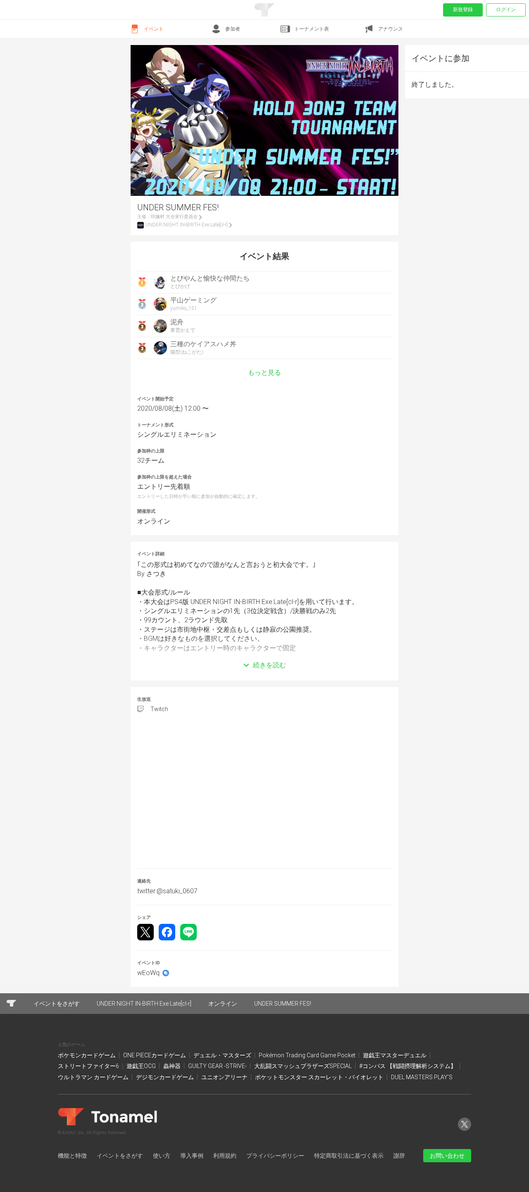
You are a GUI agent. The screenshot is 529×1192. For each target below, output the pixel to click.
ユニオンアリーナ (225, 1077)
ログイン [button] (506, 9)
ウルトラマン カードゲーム (94, 1077)
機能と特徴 (72, 1155)
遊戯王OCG (141, 1066)
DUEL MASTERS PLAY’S (422, 1077)
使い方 (161, 1155)
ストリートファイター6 (89, 1066)
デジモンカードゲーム (165, 1077)
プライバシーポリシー (275, 1155)
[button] (264, 653)
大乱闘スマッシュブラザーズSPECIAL (303, 1066)
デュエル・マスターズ (223, 1055)
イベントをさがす (120, 1155)
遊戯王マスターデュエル (395, 1055)
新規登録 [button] (463, 9)
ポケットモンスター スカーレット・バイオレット (320, 1077)
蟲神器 (172, 1066)
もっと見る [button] (264, 372)
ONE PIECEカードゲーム (155, 1055)
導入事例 (191, 1155)
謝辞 (399, 1155)
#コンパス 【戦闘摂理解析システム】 (408, 1066)
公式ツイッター (464, 1130)
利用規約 (224, 1155)
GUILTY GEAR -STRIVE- (218, 1066)
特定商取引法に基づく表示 (349, 1155)
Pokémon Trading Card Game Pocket (308, 1055)
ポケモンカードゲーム (87, 1055)
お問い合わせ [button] (447, 1155)
